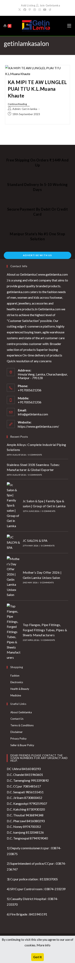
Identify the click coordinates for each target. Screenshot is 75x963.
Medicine (15, 695)
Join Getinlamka (49, 5)
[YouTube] (45, 9)
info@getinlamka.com (33, 414)
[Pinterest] (29, 9)
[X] (20, 9)
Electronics (16, 682)
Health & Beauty (19, 688)
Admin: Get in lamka (24, 109)
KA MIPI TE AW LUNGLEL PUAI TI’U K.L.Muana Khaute (37, 88)
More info (43, 945)
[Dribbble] (34, 9)
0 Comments (35, 455)
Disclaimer (16, 732)
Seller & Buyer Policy (22, 745)
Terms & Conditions (22, 725)
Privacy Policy (18, 738)
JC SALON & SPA (35, 540)
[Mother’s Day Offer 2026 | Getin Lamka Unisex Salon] (13, 576)
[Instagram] (39, 9)
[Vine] (50, 9)
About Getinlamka (21, 712)
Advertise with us (37, 255)
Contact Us (16, 718)
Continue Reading (19, 104)
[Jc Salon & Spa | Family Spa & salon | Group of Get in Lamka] (13, 505)
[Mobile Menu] (69, 25)
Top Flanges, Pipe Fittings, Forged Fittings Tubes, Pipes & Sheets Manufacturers (45, 630)
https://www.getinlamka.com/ (38, 426)
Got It (37, 957)
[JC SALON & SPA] (13, 542)
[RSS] (54, 9)
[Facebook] (24, 9)
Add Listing (28, 5)
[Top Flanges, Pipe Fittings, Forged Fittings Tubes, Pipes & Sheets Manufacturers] (13, 632)
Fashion (14, 675)
